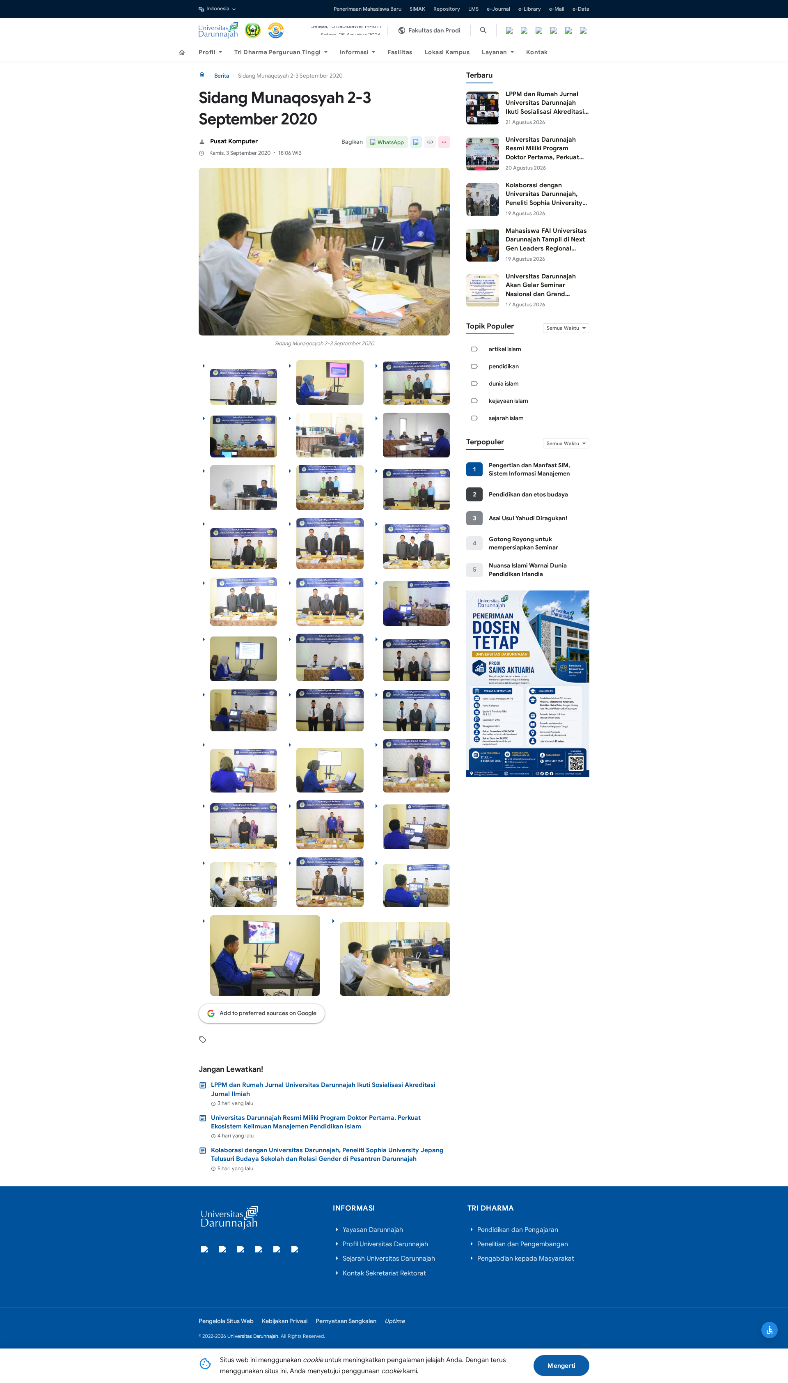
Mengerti (561, 1365)
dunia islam (504, 383)
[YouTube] (568, 30)
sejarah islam (506, 418)
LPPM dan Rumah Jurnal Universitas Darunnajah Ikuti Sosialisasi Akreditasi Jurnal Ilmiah (323, 1089)
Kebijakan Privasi (284, 1321)
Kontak (537, 52)
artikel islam (505, 349)
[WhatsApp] (583, 30)
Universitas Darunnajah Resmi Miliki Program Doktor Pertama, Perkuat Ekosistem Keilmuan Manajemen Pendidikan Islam (316, 1122)
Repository (446, 9)
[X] (524, 30)
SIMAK (417, 9)
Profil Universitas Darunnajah (385, 1244)
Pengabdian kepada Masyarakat (525, 1258)
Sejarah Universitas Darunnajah (389, 1258)
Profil (207, 52)
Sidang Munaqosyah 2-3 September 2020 (324, 343)
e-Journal (498, 9)
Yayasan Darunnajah (373, 1230)
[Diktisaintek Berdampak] (276, 30)
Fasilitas (399, 52)
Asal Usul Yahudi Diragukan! (528, 518)
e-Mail (556, 9)
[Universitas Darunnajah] (218, 30)
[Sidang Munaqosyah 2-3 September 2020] (324, 252)
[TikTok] (553, 30)
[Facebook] (509, 30)
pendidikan (504, 366)
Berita (221, 75)
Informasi (354, 52)
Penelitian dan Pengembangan (522, 1244)
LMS (473, 9)
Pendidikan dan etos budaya (528, 494)
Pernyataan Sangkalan (346, 1321)
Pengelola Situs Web (226, 1321)
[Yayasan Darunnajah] (253, 30)
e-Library (529, 9)
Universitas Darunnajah (252, 1336)
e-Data (581, 9)
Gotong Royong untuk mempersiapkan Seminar (523, 543)
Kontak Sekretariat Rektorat (384, 1273)
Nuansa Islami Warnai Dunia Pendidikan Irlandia (528, 569)
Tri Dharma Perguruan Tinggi (277, 52)
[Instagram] (539, 30)
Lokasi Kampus (447, 52)
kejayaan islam (508, 400)
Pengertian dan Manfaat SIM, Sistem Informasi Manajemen (529, 469)
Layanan (494, 52)
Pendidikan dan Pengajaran (517, 1230)
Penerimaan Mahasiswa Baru (367, 9)
